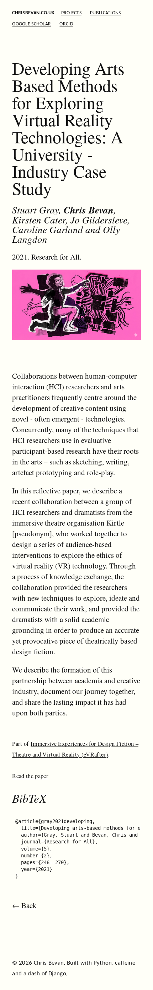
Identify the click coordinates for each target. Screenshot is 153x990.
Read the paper (30, 776)
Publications (105, 13)
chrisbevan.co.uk (33, 13)
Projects (71, 13)
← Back (24, 905)
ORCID (66, 24)
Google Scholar (31, 24)
